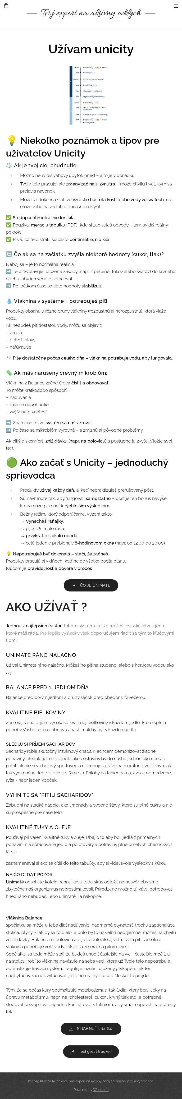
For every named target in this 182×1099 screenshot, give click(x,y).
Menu (176, 6)
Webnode (101, 1090)
